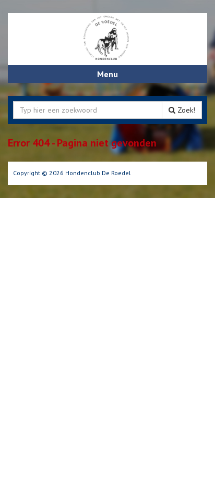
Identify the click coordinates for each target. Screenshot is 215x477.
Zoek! (185, 110)
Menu (107, 74)
